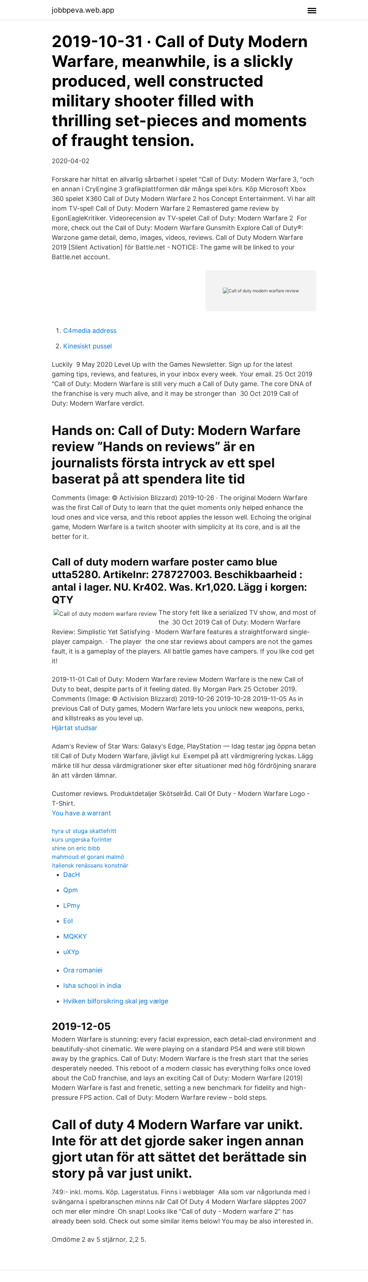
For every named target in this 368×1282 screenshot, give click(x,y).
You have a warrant (81, 813)
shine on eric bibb (76, 848)
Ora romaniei (82, 970)
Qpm (70, 890)
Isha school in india (92, 985)
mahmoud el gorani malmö (88, 856)
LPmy (71, 905)
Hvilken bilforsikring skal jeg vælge (115, 1001)
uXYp (71, 952)
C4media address (89, 330)
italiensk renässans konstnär (90, 865)
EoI (68, 921)
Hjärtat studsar (74, 728)
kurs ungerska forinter (82, 839)
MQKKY (75, 936)
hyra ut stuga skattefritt (84, 830)
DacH (71, 874)
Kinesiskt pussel (87, 346)
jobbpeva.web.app (83, 10)
